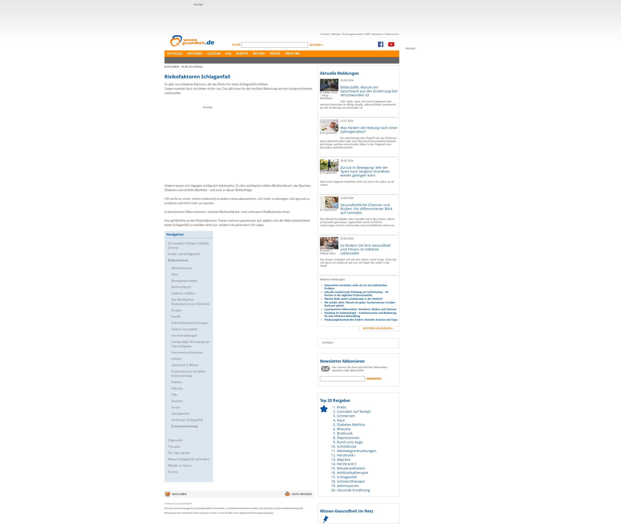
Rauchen (177, 401)
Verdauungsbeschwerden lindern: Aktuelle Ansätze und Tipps (361, 319)
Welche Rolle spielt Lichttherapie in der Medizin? (353, 299)
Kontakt (324, 34)
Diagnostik (175, 440)
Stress (175, 407)
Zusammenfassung (184, 426)
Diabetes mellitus (183, 293)
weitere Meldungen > (378, 328)
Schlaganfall (347, 477)
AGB (366, 34)
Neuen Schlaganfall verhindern (189, 459)
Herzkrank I (346, 455)
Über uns (292, 53)
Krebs (341, 407)
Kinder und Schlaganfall (184, 254)
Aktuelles (175, 53)
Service (173, 472)
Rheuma (344, 429)
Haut (341, 420)
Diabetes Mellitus (351, 424)
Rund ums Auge (350, 442)
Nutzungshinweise (352, 34)
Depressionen (348, 437)
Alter (174, 274)
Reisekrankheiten (351, 468)
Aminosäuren (348, 485)
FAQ (228, 53)
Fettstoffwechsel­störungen (189, 323)
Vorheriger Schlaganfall (187, 420)
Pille (174, 395)
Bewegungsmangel (184, 281)
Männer (176, 382)
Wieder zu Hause (179, 465)
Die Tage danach (179, 453)
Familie (176, 316)
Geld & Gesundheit (184, 329)
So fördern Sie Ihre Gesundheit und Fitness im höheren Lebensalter (365, 249)
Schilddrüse (346, 446)
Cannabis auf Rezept (354, 411)
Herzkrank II (346, 464)
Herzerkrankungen (184, 335)
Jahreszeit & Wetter (185, 365)
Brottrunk (344, 433)
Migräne (177, 388)
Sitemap (336, 34)
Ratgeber (195, 53)
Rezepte (242, 53)
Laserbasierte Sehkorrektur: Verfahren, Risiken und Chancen (360, 309)
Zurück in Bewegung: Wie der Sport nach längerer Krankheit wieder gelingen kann (365, 171)
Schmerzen (346, 416)
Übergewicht (180, 413)
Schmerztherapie (351, 481)
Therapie (174, 446)
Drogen (176, 310)
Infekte (176, 359)
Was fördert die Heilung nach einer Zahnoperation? (369, 129)
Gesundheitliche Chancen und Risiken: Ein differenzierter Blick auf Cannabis (366, 209)
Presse (275, 53)
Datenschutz (392, 34)
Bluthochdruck (181, 287)
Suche (236, 44)
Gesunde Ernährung (353, 490)
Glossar (214, 53)
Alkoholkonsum (182, 268)
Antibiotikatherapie (352, 472)
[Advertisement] (282, 18)
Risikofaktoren (178, 260)
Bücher (259, 53)
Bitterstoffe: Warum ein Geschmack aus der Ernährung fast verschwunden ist (369, 91)
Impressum (377, 34)
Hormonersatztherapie (187, 352)
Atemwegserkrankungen (356, 450)
